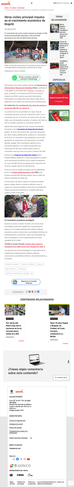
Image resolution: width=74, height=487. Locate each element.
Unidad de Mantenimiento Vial (23, 172)
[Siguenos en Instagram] (24, 459)
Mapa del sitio (12, 483)
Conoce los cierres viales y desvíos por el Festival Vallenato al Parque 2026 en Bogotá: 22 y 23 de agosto (64, 49)
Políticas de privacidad (21, 483)
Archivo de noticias (15, 427)
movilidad (22, 269)
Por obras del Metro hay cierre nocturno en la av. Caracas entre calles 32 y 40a (14, 328)
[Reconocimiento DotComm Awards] (20, 474)
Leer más (21, 341)
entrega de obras (12, 264)
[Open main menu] (31, 3)
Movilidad (21, 8)
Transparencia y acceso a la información (18, 432)
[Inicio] (6, 3)
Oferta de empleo (28, 264)
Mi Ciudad (13, 8)
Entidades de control (16, 424)
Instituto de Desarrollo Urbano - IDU (19, 273)
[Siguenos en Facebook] (14, 459)
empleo (40, 264)
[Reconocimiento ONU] (11, 474)
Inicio (6, 8)
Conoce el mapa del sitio (17, 420)
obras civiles (10, 269)
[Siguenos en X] (21, 459)
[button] (26, 292)
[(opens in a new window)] (35, 292)
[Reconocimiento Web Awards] (30, 474)
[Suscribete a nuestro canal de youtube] (28, 459)
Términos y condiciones (32, 483)
